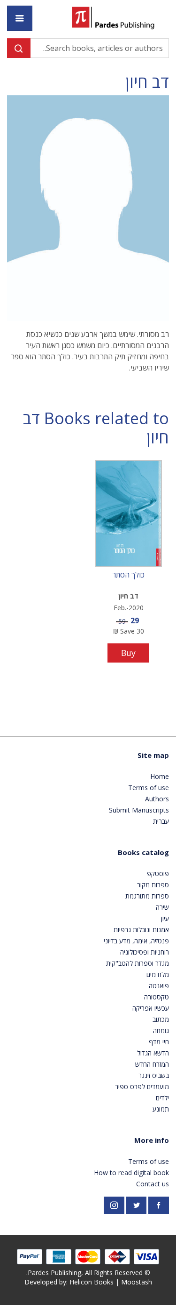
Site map (153, 755)
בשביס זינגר (153, 1075)
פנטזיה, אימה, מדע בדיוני (136, 940)
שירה (162, 907)
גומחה (161, 1030)
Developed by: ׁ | (88, 1281)
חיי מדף (159, 1041)
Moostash (136, 1281)
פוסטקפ (158, 873)
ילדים (162, 1097)
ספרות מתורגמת (147, 895)
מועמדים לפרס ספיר (142, 1086)
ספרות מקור (153, 884)
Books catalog (143, 852)
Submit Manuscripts (139, 810)
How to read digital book (131, 1172)
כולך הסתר (128, 575)
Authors (157, 798)
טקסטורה (156, 996)
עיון (165, 918)
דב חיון (147, 82)
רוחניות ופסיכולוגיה (144, 952)
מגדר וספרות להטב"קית (137, 963)
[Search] (19, 48)
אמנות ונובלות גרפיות (141, 929)
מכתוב (161, 1019)
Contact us (152, 1183)
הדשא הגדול (153, 1052)
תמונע (161, 1109)
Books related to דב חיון (96, 428)
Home (159, 776)
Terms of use (148, 787)
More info (151, 1140)
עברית (161, 821)
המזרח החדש (152, 1064)
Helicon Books (91, 1281)
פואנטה (159, 985)
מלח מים (157, 974)
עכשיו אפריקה (150, 1008)
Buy (128, 652)
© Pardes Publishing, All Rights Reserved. (88, 1272)
